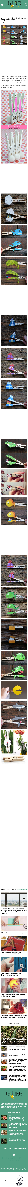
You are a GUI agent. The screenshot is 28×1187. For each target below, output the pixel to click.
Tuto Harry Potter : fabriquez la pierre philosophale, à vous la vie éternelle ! (14, 1016)
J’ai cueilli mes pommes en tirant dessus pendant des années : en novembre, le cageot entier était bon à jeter (17, 1118)
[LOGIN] (26, 4)
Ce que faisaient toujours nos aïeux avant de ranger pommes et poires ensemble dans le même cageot (18, 1125)
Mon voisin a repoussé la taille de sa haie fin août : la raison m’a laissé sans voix (17, 1140)
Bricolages (22, 889)
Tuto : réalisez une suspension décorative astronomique (11, 974)
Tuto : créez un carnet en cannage (12, 933)
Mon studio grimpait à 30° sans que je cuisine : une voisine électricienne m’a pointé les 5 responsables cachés (18, 1061)
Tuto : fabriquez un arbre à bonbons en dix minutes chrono (13, 995)
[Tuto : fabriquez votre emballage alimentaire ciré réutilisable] (14, 943)
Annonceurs (19, 1168)
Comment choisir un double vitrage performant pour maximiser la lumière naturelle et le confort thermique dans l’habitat (14, 911)
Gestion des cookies (6, 1169)
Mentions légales (17, 1169)
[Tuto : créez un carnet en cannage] (14, 923)
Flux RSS (24, 1169)
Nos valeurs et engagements (7, 1168)
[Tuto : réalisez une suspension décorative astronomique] (14, 964)
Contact (25, 1168)
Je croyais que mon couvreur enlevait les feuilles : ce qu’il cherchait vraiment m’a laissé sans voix (17, 1048)
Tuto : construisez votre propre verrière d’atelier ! (17, 1054)
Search (23, 11)
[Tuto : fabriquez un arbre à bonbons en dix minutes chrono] (14, 985)
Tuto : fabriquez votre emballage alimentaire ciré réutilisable (12, 953)
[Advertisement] (14, 61)
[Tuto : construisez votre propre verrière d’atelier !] (4, 1055)
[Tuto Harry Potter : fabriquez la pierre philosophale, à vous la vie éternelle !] (14, 1006)
